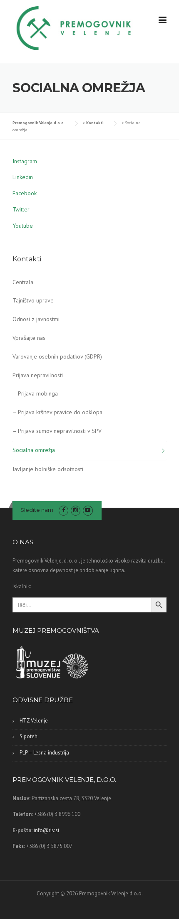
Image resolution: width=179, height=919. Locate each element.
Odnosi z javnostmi (36, 319)
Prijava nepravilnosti (37, 375)
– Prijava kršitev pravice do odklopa (57, 412)
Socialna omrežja (33, 450)
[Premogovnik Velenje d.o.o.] (74, 27)
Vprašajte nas (28, 338)
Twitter (21, 209)
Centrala (22, 282)
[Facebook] (63, 510)
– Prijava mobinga (35, 393)
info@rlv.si (46, 830)
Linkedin (22, 177)
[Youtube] (87, 510)
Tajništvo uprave (33, 300)
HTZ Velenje (34, 720)
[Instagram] (75, 510)
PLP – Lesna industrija (44, 752)
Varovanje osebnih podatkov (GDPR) (57, 356)
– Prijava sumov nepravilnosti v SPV (57, 431)
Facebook (24, 193)
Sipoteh (28, 736)
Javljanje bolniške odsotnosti (47, 469)
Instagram (24, 161)
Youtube (22, 225)
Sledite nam (36, 509)
